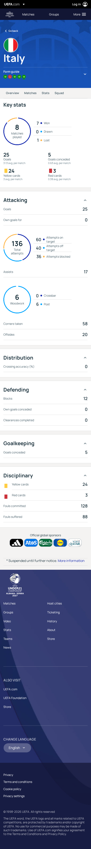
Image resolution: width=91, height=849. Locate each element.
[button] (79, 14)
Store (51, 639)
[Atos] (31, 543)
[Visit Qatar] (75, 543)
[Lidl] (60, 543)
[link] (28, 14)
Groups (8, 612)
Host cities (54, 603)
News (7, 647)
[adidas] (16, 543)
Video (7, 621)
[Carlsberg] (45, 543)
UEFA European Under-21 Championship (9, 14)
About (51, 630)
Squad (59, 92)
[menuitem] (32, 14)
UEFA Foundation (14, 698)
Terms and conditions (17, 782)
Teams (7, 639)
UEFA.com (10, 689)
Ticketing (53, 612)
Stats (46, 92)
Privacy (8, 775)
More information (71, 560)
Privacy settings (14, 796)
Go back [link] (13, 31)
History (52, 621)
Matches (30, 92)
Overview (12, 92)
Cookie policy (12, 789)
